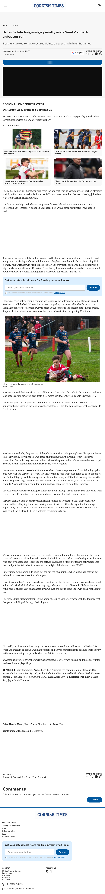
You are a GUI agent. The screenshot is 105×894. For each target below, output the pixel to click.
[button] (5, 6)
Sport (5, 25)
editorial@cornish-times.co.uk (20, 888)
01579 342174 (16, 884)
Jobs (4, 834)
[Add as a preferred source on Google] (77, 53)
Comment (95, 799)
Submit (93, 287)
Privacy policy (8, 831)
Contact (5, 828)
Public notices (8, 836)
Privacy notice (59, 293)
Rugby (16, 25)
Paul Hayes (9, 51)
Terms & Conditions (11, 825)
